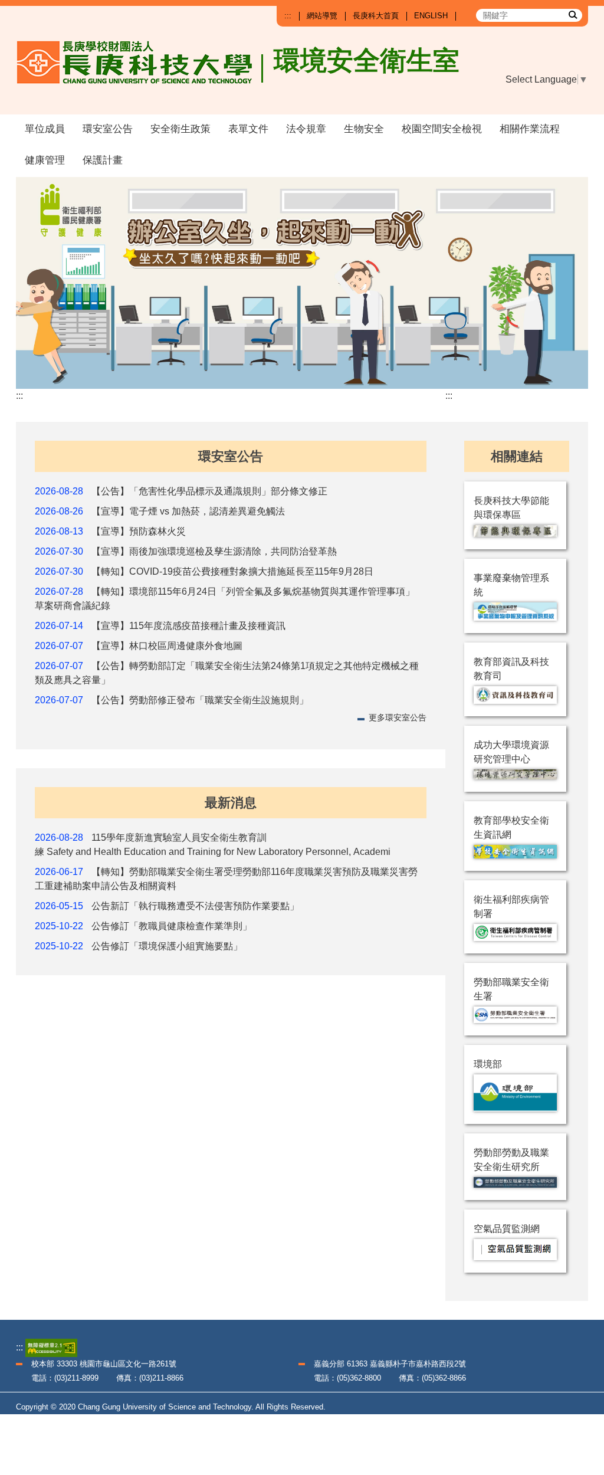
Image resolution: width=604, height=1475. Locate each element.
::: (287, 15)
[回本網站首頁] (140, 72)
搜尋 (572, 14)
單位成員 (45, 129)
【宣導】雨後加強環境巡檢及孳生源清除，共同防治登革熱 (214, 551)
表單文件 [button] (248, 129)
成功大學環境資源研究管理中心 (511, 752)
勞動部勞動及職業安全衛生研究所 (511, 1160)
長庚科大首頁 (376, 15)
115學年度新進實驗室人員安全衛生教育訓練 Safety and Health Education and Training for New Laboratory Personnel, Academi (212, 844)
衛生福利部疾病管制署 (511, 906)
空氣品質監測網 (507, 1229)
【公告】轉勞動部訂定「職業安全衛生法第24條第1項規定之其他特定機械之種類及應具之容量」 (227, 673)
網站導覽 (322, 15)
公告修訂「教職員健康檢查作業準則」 (171, 926)
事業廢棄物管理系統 (511, 585)
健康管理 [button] (45, 160)
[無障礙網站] (51, 1347)
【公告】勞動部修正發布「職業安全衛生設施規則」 (199, 700)
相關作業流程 (530, 129)
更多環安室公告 (397, 717)
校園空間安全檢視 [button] (442, 129)
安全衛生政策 (180, 129)
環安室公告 (108, 129)
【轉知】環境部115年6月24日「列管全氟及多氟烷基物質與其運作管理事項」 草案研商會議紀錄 (225, 598)
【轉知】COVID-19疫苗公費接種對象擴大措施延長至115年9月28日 (232, 571)
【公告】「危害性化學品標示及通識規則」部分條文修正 (209, 491)
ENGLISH (431, 15)
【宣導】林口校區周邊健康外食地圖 (166, 646)
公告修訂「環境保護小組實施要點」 (166, 946)
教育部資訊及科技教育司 (511, 669)
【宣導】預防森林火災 (138, 531)
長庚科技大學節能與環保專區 (511, 508)
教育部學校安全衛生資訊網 (511, 827)
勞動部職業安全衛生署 (511, 989)
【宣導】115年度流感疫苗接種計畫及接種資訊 (188, 626)
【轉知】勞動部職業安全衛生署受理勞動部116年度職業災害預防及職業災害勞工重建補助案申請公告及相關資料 (226, 879)
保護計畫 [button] (103, 160)
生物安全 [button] (364, 129)
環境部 (488, 1064)
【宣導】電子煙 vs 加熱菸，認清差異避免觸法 (188, 511)
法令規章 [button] (306, 129)
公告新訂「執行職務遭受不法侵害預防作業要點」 (195, 906)
